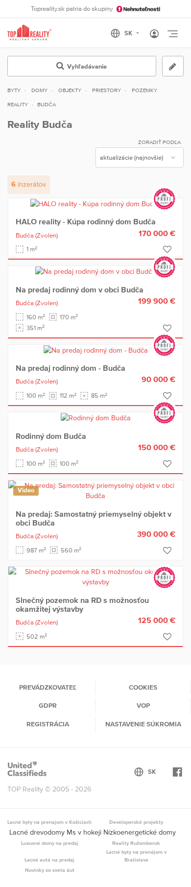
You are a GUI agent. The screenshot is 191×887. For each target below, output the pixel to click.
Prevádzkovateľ (47, 687)
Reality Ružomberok (136, 843)
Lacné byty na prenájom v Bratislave (136, 856)
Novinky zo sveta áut (49, 870)
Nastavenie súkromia (143, 724)
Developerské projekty (136, 822)
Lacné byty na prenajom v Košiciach (49, 822)
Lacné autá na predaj (49, 860)
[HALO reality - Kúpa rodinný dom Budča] (95, 203)
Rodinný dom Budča (51, 436)
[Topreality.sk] (29, 33)
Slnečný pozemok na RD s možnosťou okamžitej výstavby (82, 604)
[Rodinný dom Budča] (96, 417)
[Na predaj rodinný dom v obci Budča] (95, 271)
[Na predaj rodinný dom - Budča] (96, 350)
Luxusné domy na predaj (49, 843)
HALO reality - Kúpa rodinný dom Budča (86, 221)
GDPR (48, 705)
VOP (143, 705)
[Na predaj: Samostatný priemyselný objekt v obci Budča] (95, 490)
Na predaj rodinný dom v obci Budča (79, 289)
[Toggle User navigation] (154, 34)
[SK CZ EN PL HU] (129, 33)
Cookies (143, 687)
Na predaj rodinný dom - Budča (70, 367)
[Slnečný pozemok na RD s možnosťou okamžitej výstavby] (95, 576)
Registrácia (47, 724)
